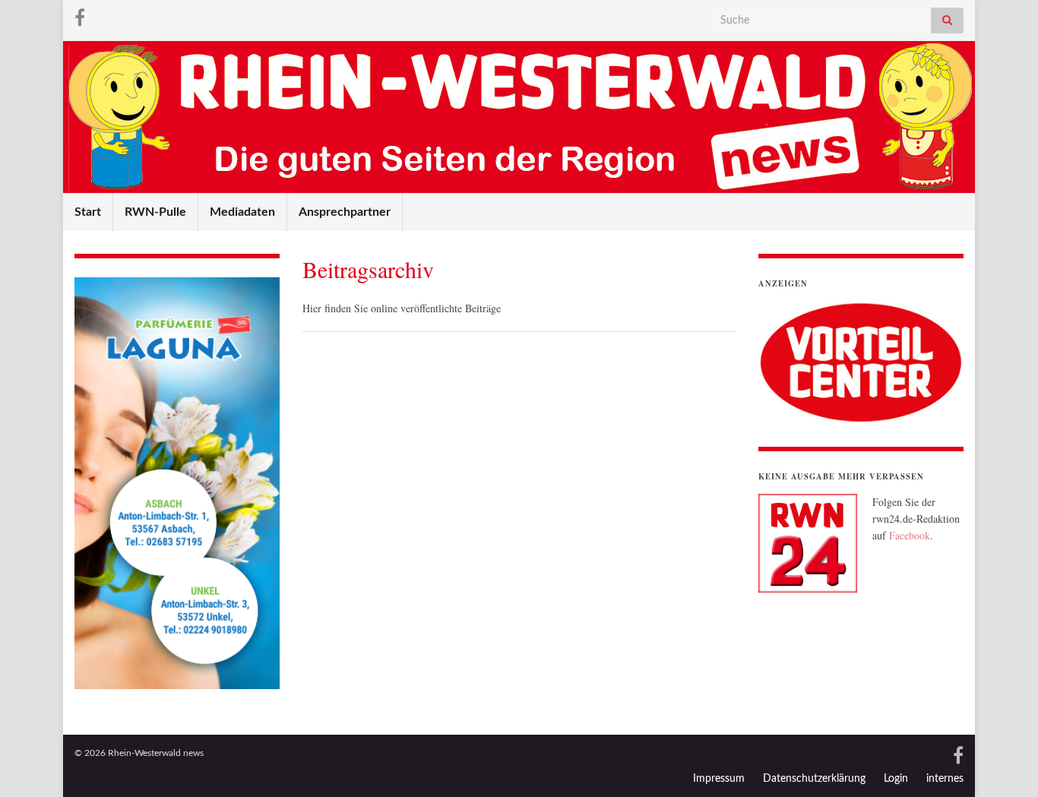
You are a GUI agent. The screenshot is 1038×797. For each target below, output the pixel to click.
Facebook (909, 535)
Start (87, 212)
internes (945, 778)
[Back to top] (1004, 763)
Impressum (719, 778)
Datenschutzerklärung (814, 778)
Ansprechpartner (345, 212)
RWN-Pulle (155, 212)
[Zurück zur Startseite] (519, 117)
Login (896, 778)
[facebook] (79, 17)
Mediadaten (242, 212)
